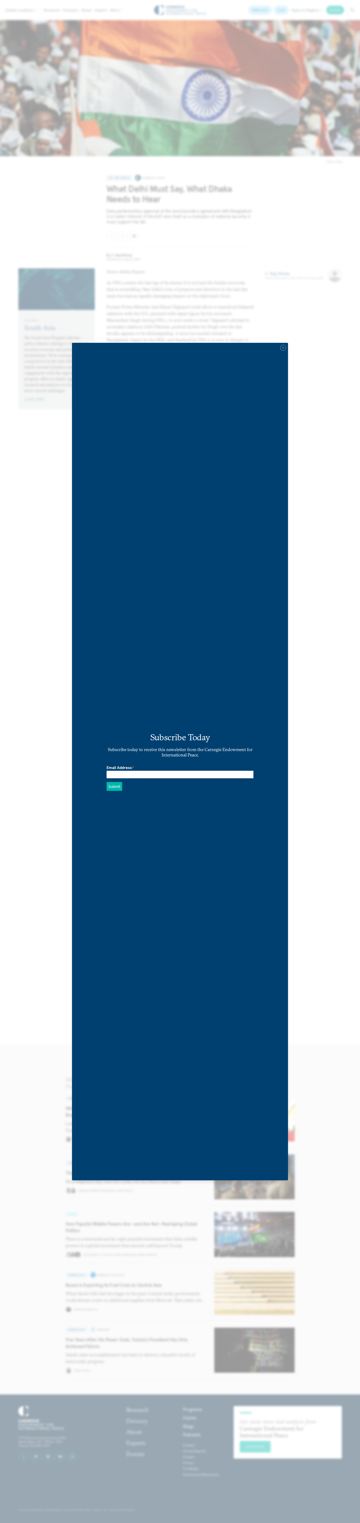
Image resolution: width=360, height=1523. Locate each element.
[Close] (283, 348)
